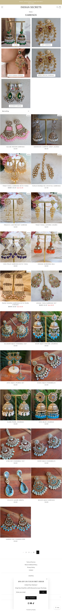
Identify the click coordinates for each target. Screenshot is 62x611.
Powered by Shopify (31, 609)
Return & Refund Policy (31, 564)
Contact (31, 570)
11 (33, 552)
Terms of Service (31, 562)
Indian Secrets (31, 7)
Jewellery (31, 575)
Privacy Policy (31, 567)
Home (30, 12)
